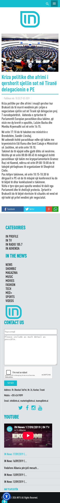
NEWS (9, 264)
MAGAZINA (11, 273)
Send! (10, 383)
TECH (8, 289)
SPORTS (10, 297)
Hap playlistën (11, 489)
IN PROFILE (12, 236)
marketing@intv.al (27, 400)
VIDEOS (10, 301)
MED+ (9, 293)
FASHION (10, 285)
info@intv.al (14, 400)
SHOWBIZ (11, 269)
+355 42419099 (17, 395)
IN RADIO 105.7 (14, 244)
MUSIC (9, 277)
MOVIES (10, 281)
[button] (6, 496)
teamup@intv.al (42, 400)
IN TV (9, 240)
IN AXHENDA (12, 248)
